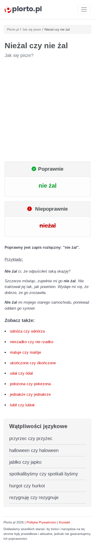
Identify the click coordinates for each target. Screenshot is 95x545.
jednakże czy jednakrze (30, 394)
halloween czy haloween (34, 450)
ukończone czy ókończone (33, 363)
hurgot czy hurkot (27, 485)
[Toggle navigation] (83, 9)
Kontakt (64, 522)
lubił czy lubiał (22, 405)
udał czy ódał (21, 373)
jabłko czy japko (25, 462)
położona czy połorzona (30, 384)
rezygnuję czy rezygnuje (34, 497)
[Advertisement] (47, 110)
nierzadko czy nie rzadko (31, 342)
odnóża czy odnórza (27, 331)
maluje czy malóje (25, 352)
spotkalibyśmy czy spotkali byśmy (43, 473)
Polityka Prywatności (41, 522)
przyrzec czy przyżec (30, 438)
